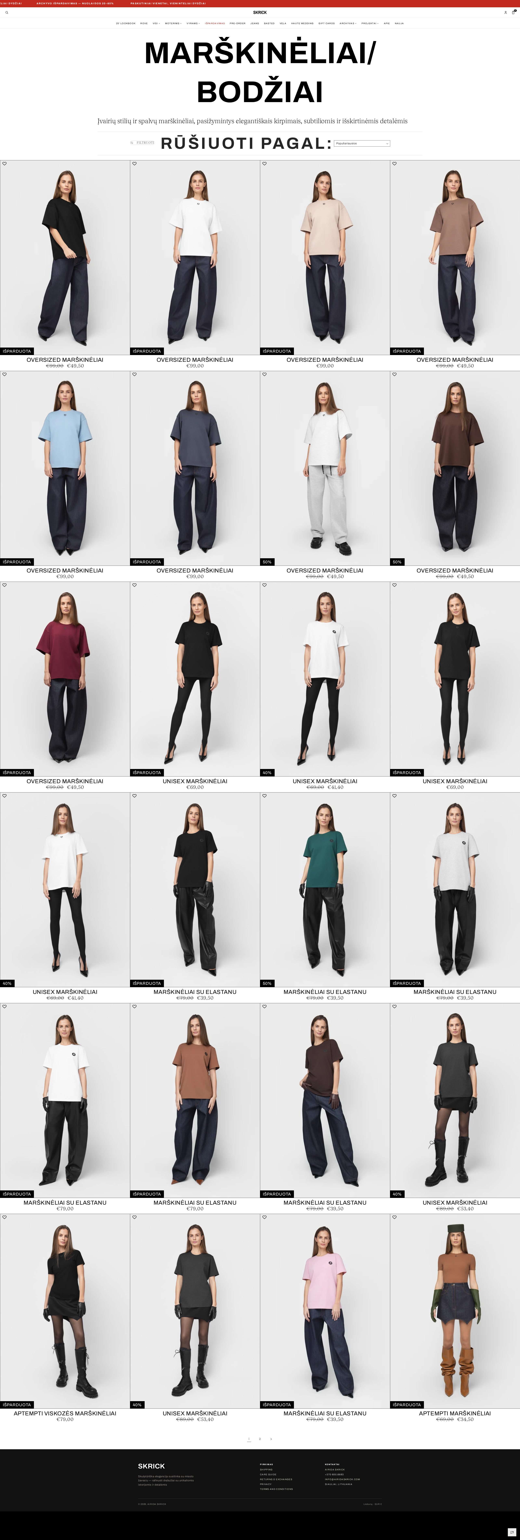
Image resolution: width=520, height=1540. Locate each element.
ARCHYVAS (348, 23)
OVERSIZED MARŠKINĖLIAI (65, 360)
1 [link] (249, 1439)
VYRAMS (193, 23)
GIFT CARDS (326, 23)
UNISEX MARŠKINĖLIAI (195, 781)
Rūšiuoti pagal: (247, 143)
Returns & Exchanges (276, 1479)
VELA (283, 23)
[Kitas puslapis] (270, 1439)
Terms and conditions (276, 1489)
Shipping (266, 1470)
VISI (156, 23)
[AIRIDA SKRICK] (260, 12)
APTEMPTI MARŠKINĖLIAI (455, 1413)
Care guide (268, 1474)
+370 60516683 (334, 1474)
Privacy (266, 1484)
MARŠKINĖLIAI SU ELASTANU (195, 992)
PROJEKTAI (370, 23)
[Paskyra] (506, 12)
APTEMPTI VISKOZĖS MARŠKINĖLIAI (65, 1413)
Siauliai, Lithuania (338, 1484)
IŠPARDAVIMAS (215, 23)
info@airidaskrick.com (342, 1479)
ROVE (144, 23)
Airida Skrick (335, 1470)
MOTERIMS (173, 23)
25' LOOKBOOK (126, 23)
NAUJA (399, 23)
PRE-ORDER (238, 23)
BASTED (269, 23)
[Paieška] (7, 12)
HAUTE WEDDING (302, 23)
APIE (387, 23)
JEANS (254, 23)
